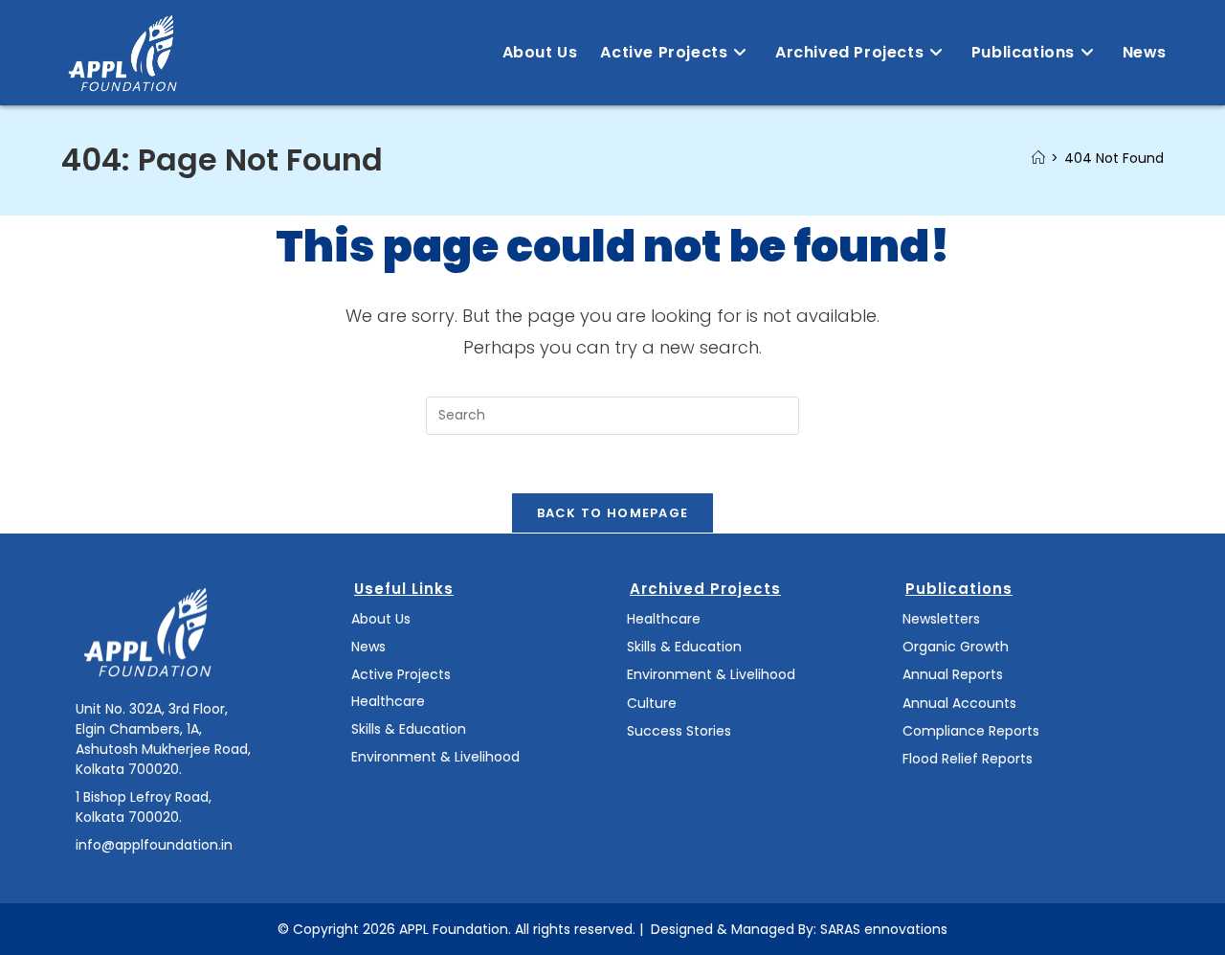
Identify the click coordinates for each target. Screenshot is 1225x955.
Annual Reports (952, 674)
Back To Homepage (613, 513)
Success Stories (679, 730)
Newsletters (941, 618)
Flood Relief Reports (967, 758)
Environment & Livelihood (435, 756)
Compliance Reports (970, 730)
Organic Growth (955, 646)
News (368, 646)
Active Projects (401, 674)
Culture (652, 703)
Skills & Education (408, 729)
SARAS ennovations (883, 929)
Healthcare (388, 701)
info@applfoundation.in (154, 844)
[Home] (1038, 158)
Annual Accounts (959, 703)
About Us (381, 618)
